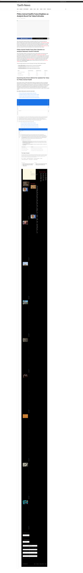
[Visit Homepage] (23, 5)
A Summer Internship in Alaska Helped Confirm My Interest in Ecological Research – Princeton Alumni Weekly (37, 198)
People (43, 177)
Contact (26, 1)
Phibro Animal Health (25, 159)
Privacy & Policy (23, 1)
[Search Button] (65, 9)
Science (46, 173)
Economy (41, 175)
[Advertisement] (50, 5)
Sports (45, 175)
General (20, 11)
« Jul (23, 558)
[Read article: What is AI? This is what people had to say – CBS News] (25, 502)
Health (24, 18)
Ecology (41, 173)
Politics (43, 179)
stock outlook (35, 159)
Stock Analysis (31, 159)
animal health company (45, 42)
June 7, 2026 (18, 18)
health (41, 158)
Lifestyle (43, 175)
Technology (46, 177)
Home (17, 11)
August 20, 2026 (26, 185)
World (46, 179)
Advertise (20, 1)
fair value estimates (36, 158)
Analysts (24, 158)
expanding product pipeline (41, 54)
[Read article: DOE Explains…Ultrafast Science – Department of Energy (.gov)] (25, 189)
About (17, 1)
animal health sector (44, 45)
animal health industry (30, 158)
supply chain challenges (30, 59)
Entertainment (41, 178)
